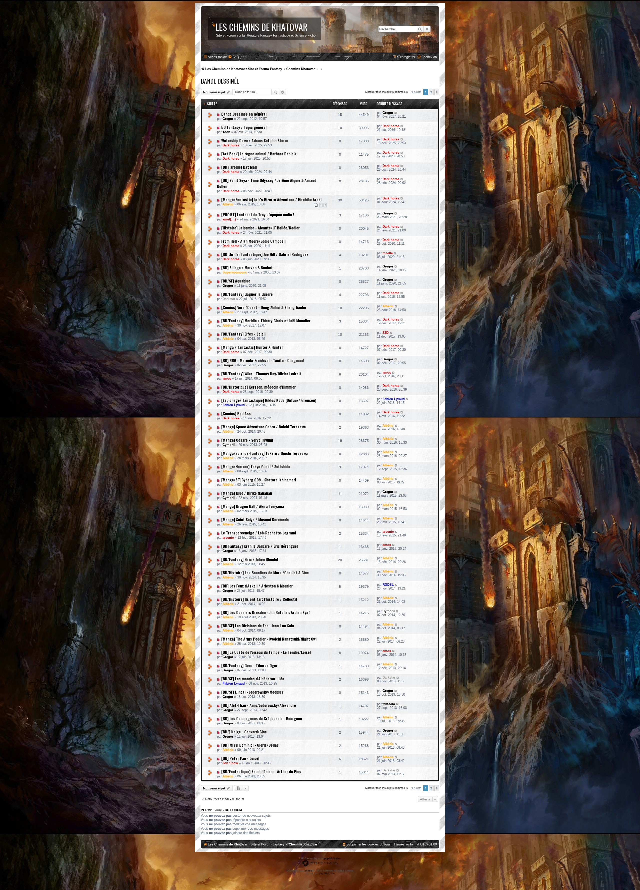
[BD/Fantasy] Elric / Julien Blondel (249, 559)
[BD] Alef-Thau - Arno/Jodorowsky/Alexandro (258, 705)
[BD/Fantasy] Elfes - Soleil (243, 334)
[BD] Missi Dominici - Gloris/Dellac (250, 745)
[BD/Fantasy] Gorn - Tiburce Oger (249, 665)
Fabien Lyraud (233, 405)
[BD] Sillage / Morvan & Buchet (247, 267)
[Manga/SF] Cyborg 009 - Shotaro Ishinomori (258, 480)
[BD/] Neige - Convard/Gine (244, 732)
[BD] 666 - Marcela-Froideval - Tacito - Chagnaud (262, 360)
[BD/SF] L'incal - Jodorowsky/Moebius (252, 692)
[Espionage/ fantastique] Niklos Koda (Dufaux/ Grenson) (268, 400)
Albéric (228, 204)
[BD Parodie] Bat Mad (239, 167)
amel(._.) (229, 219)
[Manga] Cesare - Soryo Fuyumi (247, 440)
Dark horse (390, 126)
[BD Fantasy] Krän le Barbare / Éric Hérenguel (259, 546)
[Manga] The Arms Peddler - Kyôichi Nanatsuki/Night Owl (268, 639)
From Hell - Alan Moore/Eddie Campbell (253, 241)
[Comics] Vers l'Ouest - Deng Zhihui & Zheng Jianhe (263, 307)
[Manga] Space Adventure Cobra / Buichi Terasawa (263, 427)
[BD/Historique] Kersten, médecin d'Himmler (258, 387)
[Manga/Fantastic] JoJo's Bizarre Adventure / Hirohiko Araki (271, 199)
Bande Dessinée (220, 80)
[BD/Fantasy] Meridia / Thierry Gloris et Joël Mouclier (265, 321)
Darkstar (228, 299)
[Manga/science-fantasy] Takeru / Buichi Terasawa (264, 453)
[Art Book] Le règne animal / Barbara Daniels (258, 154)
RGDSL (388, 584)
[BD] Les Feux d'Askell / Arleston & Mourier (257, 586)
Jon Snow (230, 763)
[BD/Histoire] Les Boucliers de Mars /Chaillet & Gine (265, 572)
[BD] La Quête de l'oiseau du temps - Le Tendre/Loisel (266, 652)
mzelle (387, 253)
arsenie (228, 537)
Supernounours (234, 272)
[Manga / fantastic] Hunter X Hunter (252, 347)
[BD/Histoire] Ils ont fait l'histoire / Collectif (259, 599)
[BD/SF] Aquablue (235, 281)
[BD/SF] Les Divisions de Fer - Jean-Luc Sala (257, 626)
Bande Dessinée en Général (243, 114)
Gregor (227, 119)
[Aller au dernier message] (396, 113)
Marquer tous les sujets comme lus (386, 91)
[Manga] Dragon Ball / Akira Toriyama (252, 506)
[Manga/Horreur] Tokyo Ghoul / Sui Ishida (255, 466)
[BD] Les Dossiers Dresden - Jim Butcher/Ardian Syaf (265, 612)
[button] (436, 92)
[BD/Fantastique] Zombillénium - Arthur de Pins (261, 771)
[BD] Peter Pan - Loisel (240, 758)
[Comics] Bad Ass (236, 413)
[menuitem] (233, 57)
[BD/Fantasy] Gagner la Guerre (247, 294)
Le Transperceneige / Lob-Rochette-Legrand (258, 533)
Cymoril (228, 445)
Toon (226, 132)
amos (226, 378)
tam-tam (388, 704)
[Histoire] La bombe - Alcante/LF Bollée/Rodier (260, 228)
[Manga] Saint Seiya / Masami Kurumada (255, 519)
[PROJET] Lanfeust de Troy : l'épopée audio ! (257, 214)
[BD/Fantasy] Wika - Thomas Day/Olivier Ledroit (261, 374)
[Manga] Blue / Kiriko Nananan (246, 493)
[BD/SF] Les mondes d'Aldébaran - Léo (252, 679)
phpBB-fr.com (326, 873)
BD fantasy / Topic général (243, 127)
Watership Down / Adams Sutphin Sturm (254, 140)
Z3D (385, 333)
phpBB (308, 870)
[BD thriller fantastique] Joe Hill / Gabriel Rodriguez (264, 254)
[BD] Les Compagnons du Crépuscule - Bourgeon (261, 718)
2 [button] (431, 92)
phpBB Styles (332, 858)
